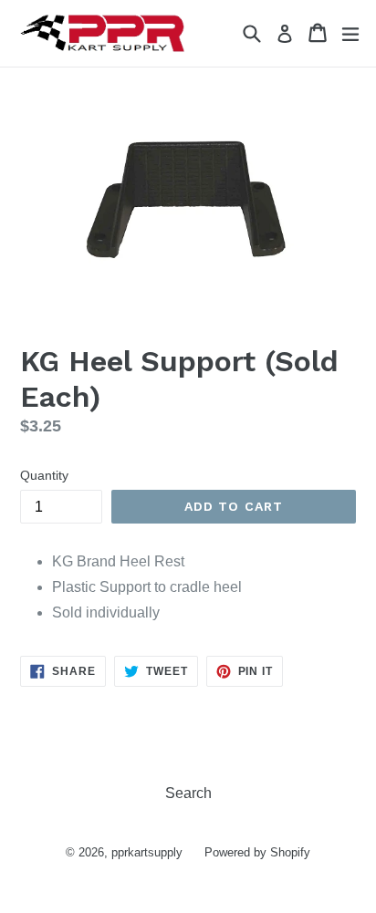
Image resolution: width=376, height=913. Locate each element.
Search (188, 793)
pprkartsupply (147, 852)
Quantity (44, 475)
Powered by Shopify (257, 852)
